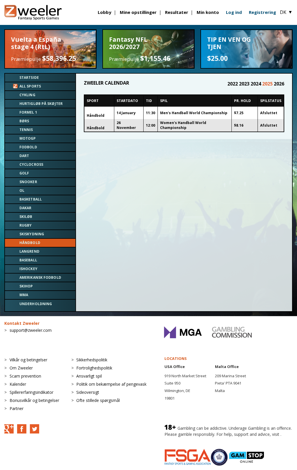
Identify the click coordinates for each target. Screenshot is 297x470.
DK (286, 12)
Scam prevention (25, 376)
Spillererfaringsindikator (31, 392)
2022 (233, 84)
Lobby (104, 12)
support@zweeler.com (31, 330)
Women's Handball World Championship (183, 125)
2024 (256, 84)
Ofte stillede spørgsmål (98, 400)
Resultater (176, 12)
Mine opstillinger (138, 12)
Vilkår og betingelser (28, 359)
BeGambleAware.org (183, 440)
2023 (245, 84)
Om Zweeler (21, 368)
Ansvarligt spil (89, 376)
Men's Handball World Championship (193, 112)
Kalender (18, 384)
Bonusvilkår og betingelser (34, 400)
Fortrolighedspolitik (94, 368)
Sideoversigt (87, 392)
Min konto (208, 12)
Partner (16, 408)
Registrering (262, 12)
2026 (279, 84)
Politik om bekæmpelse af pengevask (111, 384)
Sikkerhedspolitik (91, 359)
